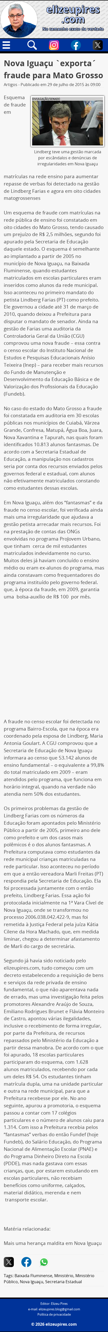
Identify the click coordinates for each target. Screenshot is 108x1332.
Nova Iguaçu (31, 1281)
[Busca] (32, 45)
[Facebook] (76, 45)
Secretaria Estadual (63, 1281)
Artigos (10, 84)
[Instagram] (54, 45)
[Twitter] (98, 45)
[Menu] (10, 45)
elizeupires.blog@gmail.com (59, 1309)
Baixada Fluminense (33, 1275)
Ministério (63, 1275)
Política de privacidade (54, 1314)
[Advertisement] (54, 662)
